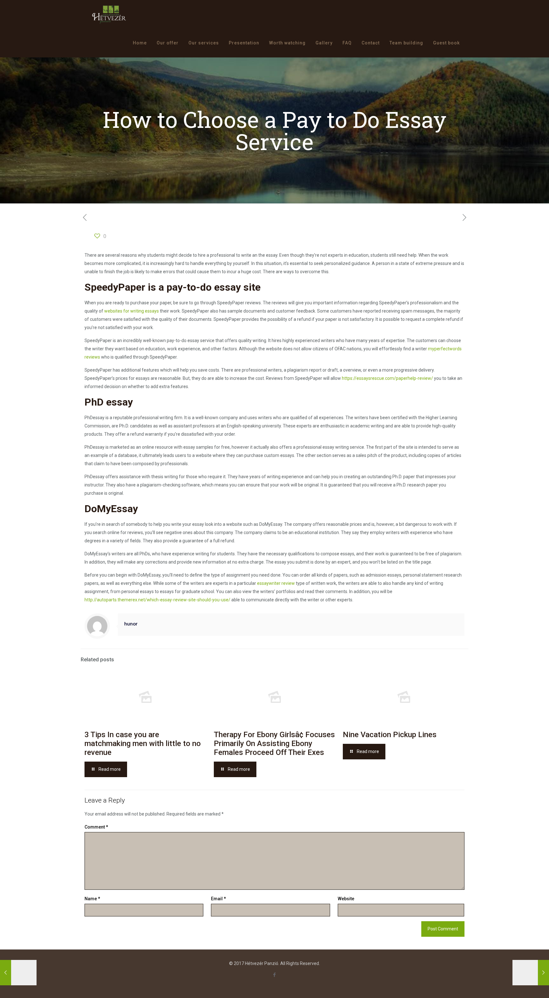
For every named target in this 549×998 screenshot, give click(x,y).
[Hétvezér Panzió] (109, 14)
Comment (96, 826)
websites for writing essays (131, 311)
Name (92, 898)
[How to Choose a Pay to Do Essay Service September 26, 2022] (18, 972)
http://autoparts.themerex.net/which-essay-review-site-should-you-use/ (157, 599)
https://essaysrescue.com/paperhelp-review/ (387, 378)
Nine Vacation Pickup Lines (390, 734)
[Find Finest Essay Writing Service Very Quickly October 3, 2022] (530, 972)
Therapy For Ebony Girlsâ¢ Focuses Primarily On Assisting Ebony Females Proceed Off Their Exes (274, 743)
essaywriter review (276, 583)
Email (218, 898)
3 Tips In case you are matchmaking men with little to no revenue (143, 743)
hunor (131, 624)
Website (346, 898)
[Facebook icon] (274, 975)
